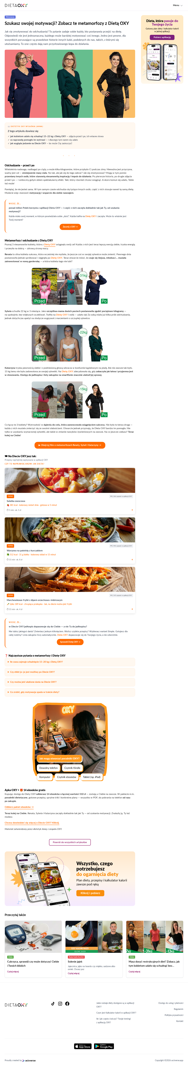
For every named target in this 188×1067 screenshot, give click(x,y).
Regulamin (178, 1009)
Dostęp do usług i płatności (170, 1003)
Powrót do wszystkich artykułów (70, 842)
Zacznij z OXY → (70, 227)
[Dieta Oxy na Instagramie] (61, 1012)
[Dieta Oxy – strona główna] (16, 5)
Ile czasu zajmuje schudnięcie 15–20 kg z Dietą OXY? (36, 662)
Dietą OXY (49, 244)
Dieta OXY (62, 635)
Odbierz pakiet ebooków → (19, 807)
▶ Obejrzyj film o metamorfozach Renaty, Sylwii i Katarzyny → (70, 445)
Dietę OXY (90, 216)
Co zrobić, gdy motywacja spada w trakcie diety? (34, 692)
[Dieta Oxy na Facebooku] (67, 1012)
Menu (176, 5)
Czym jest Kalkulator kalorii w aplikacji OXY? (116, 1013)
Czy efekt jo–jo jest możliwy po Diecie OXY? (32, 672)
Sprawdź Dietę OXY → (70, 642)
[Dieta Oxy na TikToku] (54, 1012)
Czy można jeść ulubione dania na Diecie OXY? (33, 682)
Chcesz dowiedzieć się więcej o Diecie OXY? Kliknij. (32, 823)
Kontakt (179, 1021)
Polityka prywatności (174, 1015)
